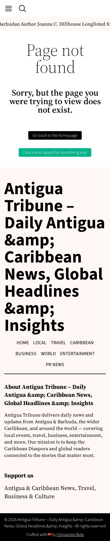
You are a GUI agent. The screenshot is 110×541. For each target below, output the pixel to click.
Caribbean (82, 342)
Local (39, 342)
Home (23, 342)
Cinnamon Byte (70, 535)
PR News (55, 364)
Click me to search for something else (55, 152)
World (48, 353)
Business (26, 353)
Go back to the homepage (55, 135)
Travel (58, 342)
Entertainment (77, 353)
